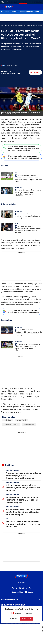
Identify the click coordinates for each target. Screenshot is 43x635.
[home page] (2, 2)
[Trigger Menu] (3, 7)
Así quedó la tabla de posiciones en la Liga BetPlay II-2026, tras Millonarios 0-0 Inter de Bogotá (23, 512)
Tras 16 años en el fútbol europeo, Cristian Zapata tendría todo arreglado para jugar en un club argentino (28, 178)
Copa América (29, 424)
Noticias (29, 613)
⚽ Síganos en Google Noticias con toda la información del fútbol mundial (23, 311)
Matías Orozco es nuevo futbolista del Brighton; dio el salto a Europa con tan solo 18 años (23, 524)
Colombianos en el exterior (24, 173)
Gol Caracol (23, 2)
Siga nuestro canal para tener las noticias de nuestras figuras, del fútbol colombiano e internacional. (23, 149)
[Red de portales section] (40, 599)
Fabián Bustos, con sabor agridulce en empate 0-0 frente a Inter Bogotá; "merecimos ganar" (22, 500)
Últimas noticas (12, 2)
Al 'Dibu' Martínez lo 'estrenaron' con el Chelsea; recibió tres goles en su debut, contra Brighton (28, 229)
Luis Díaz (8, 420)
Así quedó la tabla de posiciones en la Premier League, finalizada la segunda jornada (28, 216)
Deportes (18, 613)
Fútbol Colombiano (12, 470)
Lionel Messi (21, 420)
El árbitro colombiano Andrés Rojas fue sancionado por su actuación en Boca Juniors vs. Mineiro (27, 347)
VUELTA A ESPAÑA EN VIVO (29, 12)
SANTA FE (14, 12)
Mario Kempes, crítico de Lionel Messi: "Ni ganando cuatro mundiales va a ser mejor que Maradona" (28, 193)
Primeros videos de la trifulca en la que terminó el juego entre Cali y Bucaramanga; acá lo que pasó (23, 475)
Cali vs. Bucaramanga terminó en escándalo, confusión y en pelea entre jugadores (23, 487)
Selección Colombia (11, 424)
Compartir (37, 72)
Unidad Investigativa (35, 2)
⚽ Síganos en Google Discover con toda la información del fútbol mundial (23, 157)
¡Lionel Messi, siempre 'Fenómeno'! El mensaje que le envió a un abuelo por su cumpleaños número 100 (28, 332)
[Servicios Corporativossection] (40, 605)
